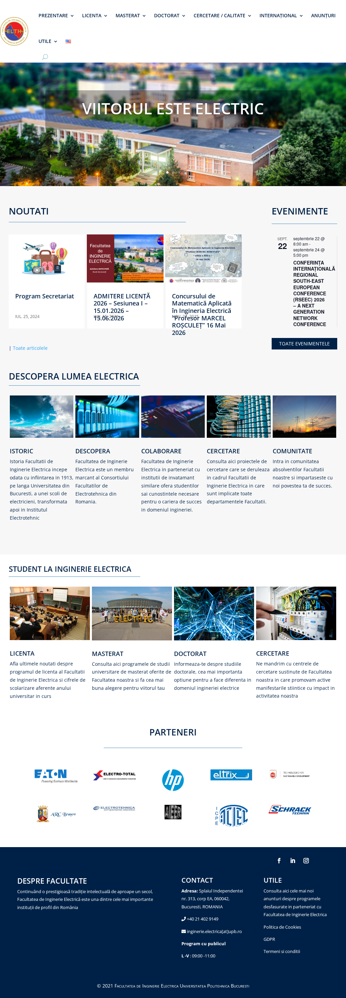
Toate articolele (28, 348)
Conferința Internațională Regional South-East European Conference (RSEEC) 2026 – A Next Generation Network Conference (314, 293)
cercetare (272, 653)
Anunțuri (323, 15)
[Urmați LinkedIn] (292, 860)
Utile (45, 41)
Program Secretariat (44, 296)
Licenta (91, 15)
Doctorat (166, 15)
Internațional (278, 15)
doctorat (190, 654)
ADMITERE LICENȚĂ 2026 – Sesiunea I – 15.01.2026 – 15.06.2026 (122, 307)
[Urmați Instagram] (306, 860)
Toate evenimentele (304, 343)
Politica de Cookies (282, 927)
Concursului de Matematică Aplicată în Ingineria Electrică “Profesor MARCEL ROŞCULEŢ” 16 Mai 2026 (201, 314)
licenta (22, 653)
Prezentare (53, 15)
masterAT (107, 654)
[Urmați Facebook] (279, 860)
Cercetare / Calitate (219, 15)
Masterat (128, 15)
